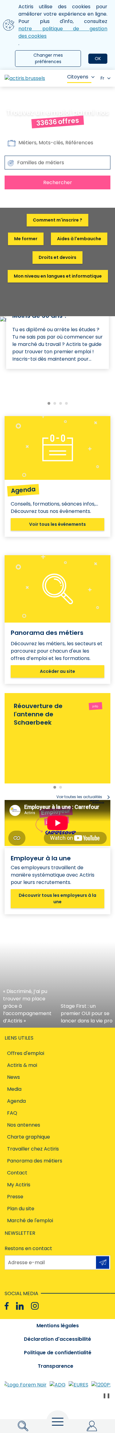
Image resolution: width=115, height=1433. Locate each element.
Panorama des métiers (34, 1160)
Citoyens (77, 76)
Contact (17, 1172)
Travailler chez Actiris (33, 1148)
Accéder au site (57, 671)
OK (98, 58)
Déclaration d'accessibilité (57, 1339)
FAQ (12, 1112)
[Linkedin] (20, 1306)
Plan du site (20, 1208)
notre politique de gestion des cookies (62, 32)
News (13, 1077)
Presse (15, 1196)
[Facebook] (7, 1306)
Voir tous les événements (57, 524)
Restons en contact (28, 1248)
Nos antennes (23, 1124)
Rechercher (57, 182)
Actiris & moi (22, 1065)
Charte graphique (28, 1136)
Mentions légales (57, 1325)
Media (14, 1089)
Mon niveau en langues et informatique (58, 276)
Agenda (16, 1101)
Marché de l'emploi (30, 1220)
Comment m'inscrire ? (57, 220)
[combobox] (57, 162)
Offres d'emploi (25, 1053)
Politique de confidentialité (57, 1352)
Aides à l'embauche (79, 239)
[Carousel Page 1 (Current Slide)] (49, 403)
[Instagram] (35, 1306)
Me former (25, 239)
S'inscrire (102, 1262)
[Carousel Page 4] (66, 403)
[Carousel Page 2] (54, 403)
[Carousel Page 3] (60, 403)
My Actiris (18, 1184)
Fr (102, 78)
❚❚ (106, 1395)
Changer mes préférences (48, 58)
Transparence (55, 1366)
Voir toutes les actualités (79, 796)
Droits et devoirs (57, 257)
